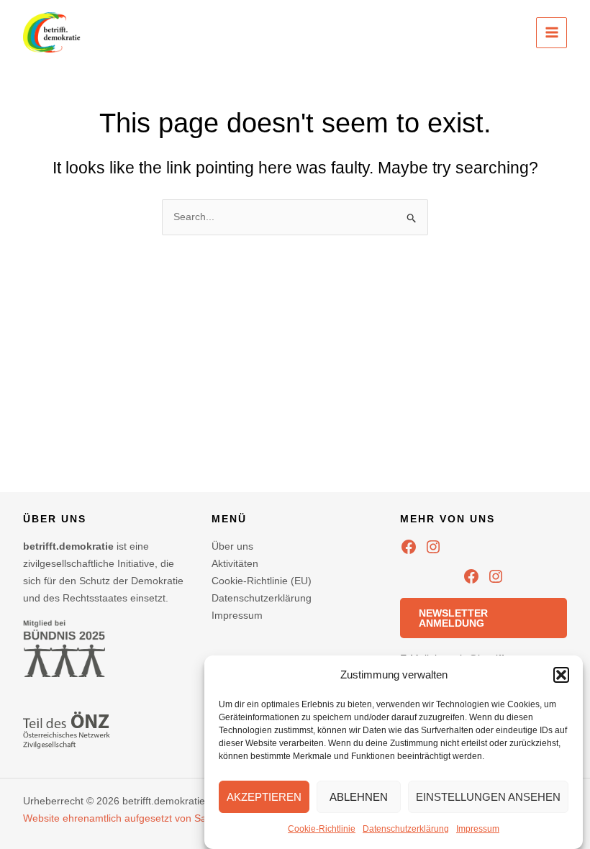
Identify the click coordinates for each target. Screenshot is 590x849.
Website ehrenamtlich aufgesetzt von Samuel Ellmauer (147, 818)
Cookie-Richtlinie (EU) (262, 580)
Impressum (477, 829)
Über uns (232, 546)
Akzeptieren (264, 797)
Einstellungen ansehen (488, 797)
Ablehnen (359, 797)
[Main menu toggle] (551, 32)
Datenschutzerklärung (406, 829)
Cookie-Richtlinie (321, 829)
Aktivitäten (235, 563)
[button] (561, 675)
